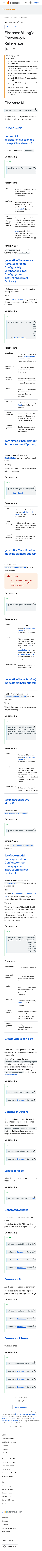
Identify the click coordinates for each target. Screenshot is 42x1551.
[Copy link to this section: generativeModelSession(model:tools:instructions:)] (6, 557)
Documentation (10, 9)
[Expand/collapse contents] (18, 55)
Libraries (5, 1449)
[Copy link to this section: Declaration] (19, 157)
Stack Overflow (7, 1489)
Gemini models (18, 299)
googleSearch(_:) (25, 650)
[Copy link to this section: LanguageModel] (26, 1171)
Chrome (5, 1521)
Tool (25, 389)
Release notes (7, 1496)
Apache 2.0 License (8, 1418)
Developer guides (8, 1439)
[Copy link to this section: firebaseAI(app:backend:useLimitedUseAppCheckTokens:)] (34, 143)
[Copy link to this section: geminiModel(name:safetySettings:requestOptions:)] (6, 448)
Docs (15, 18)
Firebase (7, 18)
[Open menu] (3, 2)
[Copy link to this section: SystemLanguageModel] (6, 1042)
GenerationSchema (16, 1338)
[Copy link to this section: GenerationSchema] (30, 1338)
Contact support (7, 1486)
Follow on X (6, 1469)
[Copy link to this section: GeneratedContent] (30, 1210)
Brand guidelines (8, 1500)
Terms (4, 1541)
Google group (7, 1493)
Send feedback (13, 27)
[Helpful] (18, 22)
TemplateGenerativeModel (16, 813)
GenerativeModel (19, 338)
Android (5, 1518)
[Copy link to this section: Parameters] (19, 183)
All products (6, 1532)
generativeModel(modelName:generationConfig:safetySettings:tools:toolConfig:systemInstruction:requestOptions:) (19, 271)
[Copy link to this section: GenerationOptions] (30, 1112)
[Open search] (26, 2)
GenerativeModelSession (15, 567)
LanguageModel (14, 1170)
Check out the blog (8, 1462)
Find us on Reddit (8, 1466)
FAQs (4, 1503)
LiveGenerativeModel (14, 883)
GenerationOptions (16, 1111)
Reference (23, 18)
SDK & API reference (9, 1442)
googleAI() (19, 209)
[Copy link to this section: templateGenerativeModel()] (16, 803)
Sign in (36, 3)
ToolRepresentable (26, 654)
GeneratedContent (16, 1210)
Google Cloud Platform (10, 1528)
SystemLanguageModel (18, 1038)
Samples (5, 1446)
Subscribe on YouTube (9, 1473)
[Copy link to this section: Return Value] (20, 246)
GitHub (4, 1453)
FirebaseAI (21, 1100)
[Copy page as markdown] (14, 49)
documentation (10, 1075)
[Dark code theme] (36, 109)
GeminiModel (10, 458)
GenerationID (12, 1279)
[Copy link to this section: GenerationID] (23, 1279)
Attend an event (7, 1476)
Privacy (10, 1541)
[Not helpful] (21, 22)
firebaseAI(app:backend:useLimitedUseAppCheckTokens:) (19, 140)
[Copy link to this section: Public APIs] (25, 128)
